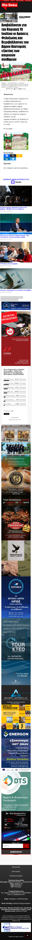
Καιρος (12, 0)
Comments (14, 417)
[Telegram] (13, 158)
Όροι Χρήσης (16, 871)
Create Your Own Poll (15, 419)
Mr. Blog (17, 89)
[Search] (26, 846)
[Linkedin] (7, 158)
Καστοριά (23, 89)
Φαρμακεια (6, 0)
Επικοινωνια (28, 0)
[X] (13, 155)
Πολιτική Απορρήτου (16, 876)
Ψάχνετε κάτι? (16, 843)
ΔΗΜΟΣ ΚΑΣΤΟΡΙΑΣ (16, 297)
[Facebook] (7, 155)
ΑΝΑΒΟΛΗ (4, 297)
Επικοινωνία (16, 867)
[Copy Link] (19, 155)
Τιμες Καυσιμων (19, 0)
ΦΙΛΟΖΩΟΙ (14, 300)
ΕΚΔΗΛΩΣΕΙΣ (5, 300)
